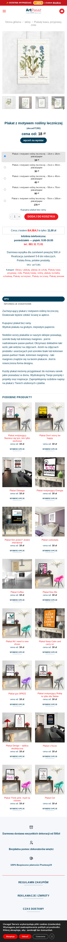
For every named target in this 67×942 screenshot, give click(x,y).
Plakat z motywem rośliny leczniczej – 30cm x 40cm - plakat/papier (36, 177)
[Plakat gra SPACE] (17, 675)
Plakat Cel (50, 798)
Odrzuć (25, 936)
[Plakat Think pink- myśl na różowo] (17, 780)
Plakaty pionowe (56, 276)
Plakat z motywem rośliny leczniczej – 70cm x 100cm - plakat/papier (37, 199)
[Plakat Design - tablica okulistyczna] (17, 727)
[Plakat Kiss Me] (50, 574)
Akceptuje (10, 936)
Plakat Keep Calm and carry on (50, 642)
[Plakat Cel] (50, 780)
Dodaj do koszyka (41, 216)
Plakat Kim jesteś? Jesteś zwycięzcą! (17, 541)
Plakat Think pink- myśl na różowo (17, 799)
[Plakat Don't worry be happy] (50, 417)
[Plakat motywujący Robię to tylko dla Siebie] (50, 675)
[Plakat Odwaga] (17, 472)
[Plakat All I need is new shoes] (17, 623)
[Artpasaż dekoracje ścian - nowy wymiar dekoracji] (34, 11)
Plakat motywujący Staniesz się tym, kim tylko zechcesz (17, 438)
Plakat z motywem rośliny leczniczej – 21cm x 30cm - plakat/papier (36, 166)
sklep (28, 22)
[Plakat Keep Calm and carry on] (50, 623)
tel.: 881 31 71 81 (33, 244)
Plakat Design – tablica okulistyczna (17, 747)
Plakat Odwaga (17, 490)
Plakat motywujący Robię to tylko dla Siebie (50, 694)
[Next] (59, 62)
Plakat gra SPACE (17, 693)
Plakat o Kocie (50, 746)
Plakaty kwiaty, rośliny (33, 273)
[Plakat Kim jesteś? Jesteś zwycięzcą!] (17, 522)
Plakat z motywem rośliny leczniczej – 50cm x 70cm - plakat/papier (36, 188)
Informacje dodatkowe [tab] (18, 304)
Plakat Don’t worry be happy (49, 436)
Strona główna (13, 22)
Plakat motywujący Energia (50, 490)
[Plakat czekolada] (50, 522)
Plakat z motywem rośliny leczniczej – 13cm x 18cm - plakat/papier (36, 155)
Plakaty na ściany (40, 276)
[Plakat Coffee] (17, 574)
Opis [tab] (6, 299)
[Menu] (4, 11)
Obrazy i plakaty (22, 270)
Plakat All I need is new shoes (17, 642)
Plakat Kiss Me (50, 592)
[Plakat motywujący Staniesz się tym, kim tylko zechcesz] (17, 417)
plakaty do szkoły (39, 270)
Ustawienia (40, 936)
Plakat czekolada (50, 540)
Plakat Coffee (17, 592)
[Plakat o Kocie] (50, 727)
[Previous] (7, 62)
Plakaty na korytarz (22, 276)
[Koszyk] (61, 11)
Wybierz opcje (17, 449)
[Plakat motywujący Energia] (50, 472)
